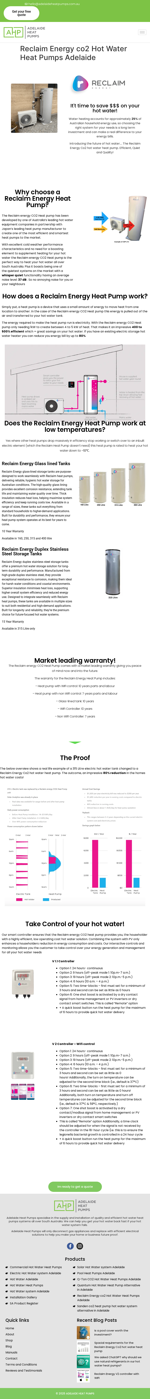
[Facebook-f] (70, 1246)
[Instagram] (79, 1246)
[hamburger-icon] (142, 32)
